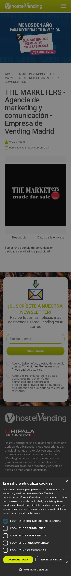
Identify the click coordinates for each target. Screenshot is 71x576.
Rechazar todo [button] (51, 559)
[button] (35, 569)
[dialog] (35, 288)
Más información (32, 513)
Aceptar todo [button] (18, 559)
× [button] (66, 481)
